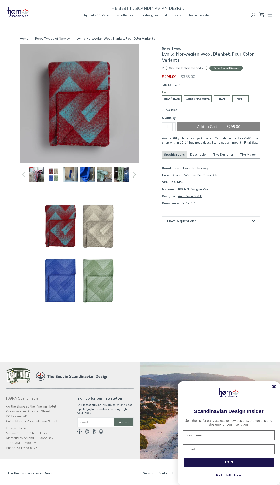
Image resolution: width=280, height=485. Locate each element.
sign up (123, 422)
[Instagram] (85, 432)
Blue (221, 99)
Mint (240, 99)
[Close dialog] (274, 387)
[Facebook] (79, 432)
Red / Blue (172, 99)
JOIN (228, 462)
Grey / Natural (198, 99)
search (148, 473)
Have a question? (181, 221)
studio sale (172, 15)
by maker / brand (96, 15)
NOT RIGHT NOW (228, 474)
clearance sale (198, 15)
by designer (149, 15)
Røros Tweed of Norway (190, 168)
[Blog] (99, 432)
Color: (166, 92)
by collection (124, 15)
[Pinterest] (92, 432)
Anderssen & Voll (190, 196)
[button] (134, 175)
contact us (166, 473)
